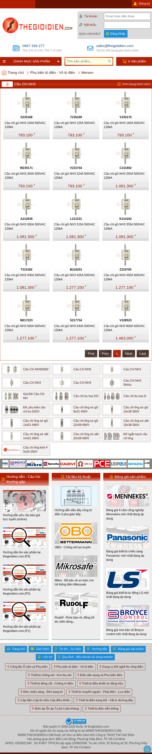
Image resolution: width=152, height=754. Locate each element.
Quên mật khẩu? (90, 33)
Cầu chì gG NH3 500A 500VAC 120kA (25, 328)
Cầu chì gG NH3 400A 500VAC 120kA (25, 277)
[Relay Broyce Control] (10, 463)
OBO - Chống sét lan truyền (73, 547)
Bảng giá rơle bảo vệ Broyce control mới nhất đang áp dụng (126, 632)
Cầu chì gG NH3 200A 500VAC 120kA (25, 175)
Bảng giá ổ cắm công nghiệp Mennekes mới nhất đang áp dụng (125, 514)
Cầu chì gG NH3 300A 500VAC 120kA (25, 226)
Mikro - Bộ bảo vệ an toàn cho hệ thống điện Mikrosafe (74, 582)
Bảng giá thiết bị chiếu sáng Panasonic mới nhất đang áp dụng (125, 555)
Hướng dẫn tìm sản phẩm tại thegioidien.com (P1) (22, 628)
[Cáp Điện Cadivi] (60, 463)
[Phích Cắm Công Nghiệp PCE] (94, 463)
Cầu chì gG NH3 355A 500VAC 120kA (124, 226)
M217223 (26, 320)
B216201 (76, 269)
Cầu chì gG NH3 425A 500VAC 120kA (74, 277)
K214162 (125, 218)
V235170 (126, 117)
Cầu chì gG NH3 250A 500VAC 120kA (124, 175)
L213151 (76, 218)
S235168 (26, 117)
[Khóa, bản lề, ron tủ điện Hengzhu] (128, 463)
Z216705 (125, 269)
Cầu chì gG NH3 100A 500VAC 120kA (25, 125)
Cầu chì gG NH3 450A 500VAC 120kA (124, 277)
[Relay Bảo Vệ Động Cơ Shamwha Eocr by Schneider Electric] (44, 463)
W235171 (26, 167)
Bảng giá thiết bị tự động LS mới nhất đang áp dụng (127, 594)
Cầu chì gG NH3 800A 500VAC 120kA (124, 328)
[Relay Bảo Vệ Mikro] (27, 463)
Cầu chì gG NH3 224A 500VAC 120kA (74, 175)
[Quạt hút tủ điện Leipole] (111, 463)
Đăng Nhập (117, 33)
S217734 (76, 320)
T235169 (76, 117)
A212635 (26, 218)
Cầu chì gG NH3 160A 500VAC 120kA (124, 125)
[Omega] (77, 463)
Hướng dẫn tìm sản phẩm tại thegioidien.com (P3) (22, 554)
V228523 (126, 320)
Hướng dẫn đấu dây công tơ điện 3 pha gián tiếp (73, 512)
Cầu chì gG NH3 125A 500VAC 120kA (74, 125)
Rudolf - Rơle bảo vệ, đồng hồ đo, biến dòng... (74, 619)
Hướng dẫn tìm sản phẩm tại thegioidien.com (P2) (22, 591)
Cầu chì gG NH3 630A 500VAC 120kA (74, 328)
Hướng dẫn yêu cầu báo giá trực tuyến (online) (21, 517)
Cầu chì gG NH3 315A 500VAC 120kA (74, 226)
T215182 (26, 269)
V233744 (76, 167)
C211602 (126, 167)
